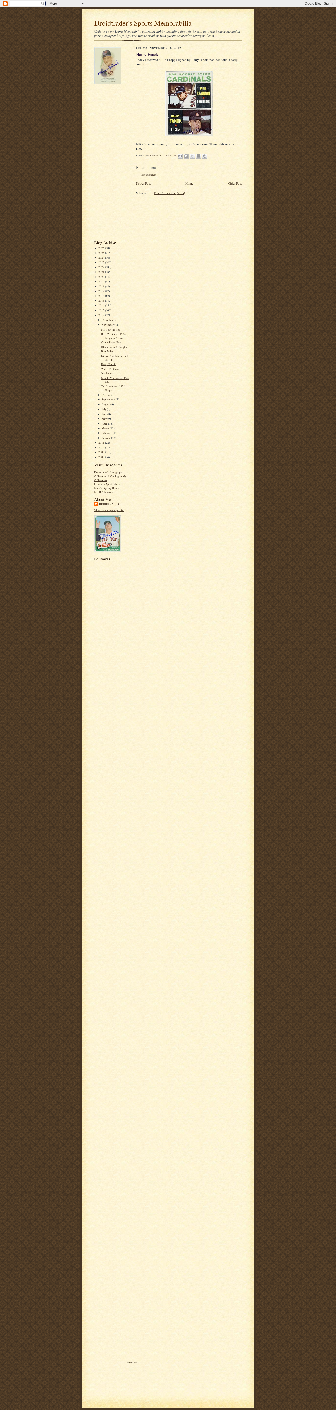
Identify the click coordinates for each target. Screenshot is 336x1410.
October (106, 395)
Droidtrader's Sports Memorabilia (143, 23)
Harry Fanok (108, 364)
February (107, 433)
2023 (101, 262)
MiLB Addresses (103, 492)
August (106, 404)
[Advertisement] (114, 162)
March (106, 428)
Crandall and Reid (111, 342)
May (104, 418)
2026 (101, 248)
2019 (101, 281)
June (104, 414)
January (106, 438)
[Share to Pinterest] (204, 156)
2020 (101, 277)
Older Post (235, 183)
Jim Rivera (107, 373)
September (108, 399)
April (105, 423)
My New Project (110, 329)
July (104, 409)
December (108, 320)
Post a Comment (148, 174)
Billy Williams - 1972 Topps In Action (113, 336)
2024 (101, 257)
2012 (101, 315)
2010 (101, 447)
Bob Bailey (107, 351)
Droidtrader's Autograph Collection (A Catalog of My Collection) (110, 476)
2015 (101, 300)
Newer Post (143, 183)
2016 (101, 296)
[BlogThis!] (186, 156)
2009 (101, 452)
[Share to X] (192, 156)
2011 (101, 442)
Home (189, 183)
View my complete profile (109, 510)
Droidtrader (109, 504)
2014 (101, 305)
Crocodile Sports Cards (107, 484)
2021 (101, 272)
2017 (101, 291)
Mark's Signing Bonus (106, 488)
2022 (101, 267)
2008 (101, 457)
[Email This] (180, 156)
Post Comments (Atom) (169, 193)
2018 (101, 286)
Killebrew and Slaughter (115, 347)
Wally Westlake (110, 369)
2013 (101, 310)
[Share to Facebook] (198, 156)
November (108, 324)
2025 (101, 253)
